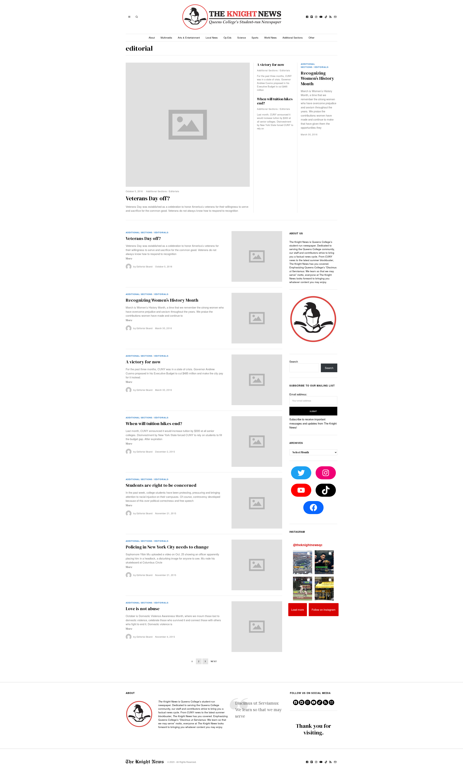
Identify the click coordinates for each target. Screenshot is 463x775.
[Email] (335, 17)
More (129, 258)
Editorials (174, 191)
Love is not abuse (143, 609)
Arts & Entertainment (189, 37)
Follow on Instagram (323, 609)
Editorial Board (145, 266)
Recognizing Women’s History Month (317, 78)
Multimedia (166, 37)
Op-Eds (228, 37)
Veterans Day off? (148, 198)
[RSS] (330, 17)
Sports (255, 37)
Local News (212, 37)
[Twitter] (312, 17)
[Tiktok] (326, 17)
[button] (302, 562)
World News (270, 37)
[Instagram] (316, 17)
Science (241, 37)
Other (311, 37)
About (152, 37)
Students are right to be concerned (161, 485)
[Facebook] (307, 17)
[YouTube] (321, 17)
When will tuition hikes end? (275, 101)
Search (293, 361)
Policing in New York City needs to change (167, 547)
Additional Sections (293, 37)
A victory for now (270, 64)
